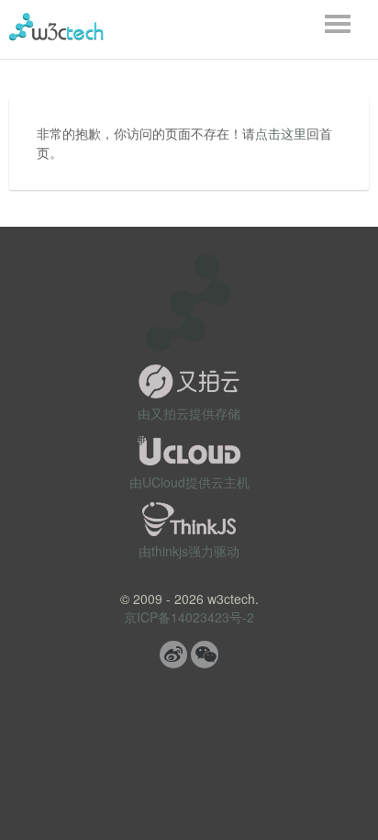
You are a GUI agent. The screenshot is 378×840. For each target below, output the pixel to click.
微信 (204, 654)
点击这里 (280, 133)
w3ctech (56, 26)
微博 (173, 654)
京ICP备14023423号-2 (189, 617)
